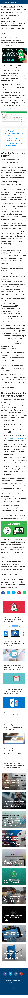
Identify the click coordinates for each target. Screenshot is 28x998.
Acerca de (4, 987)
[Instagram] (16, 974)
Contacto (22, 987)
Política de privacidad (17, 989)
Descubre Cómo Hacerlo (13, 981)
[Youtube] (21, 974)
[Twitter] (10, 974)
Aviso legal (13, 987)
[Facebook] (5, 974)
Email (8, 966)
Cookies (6, 989)
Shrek (7, 21)
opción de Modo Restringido (14, 438)
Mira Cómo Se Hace (14, 982)
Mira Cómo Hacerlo (8, 2)
